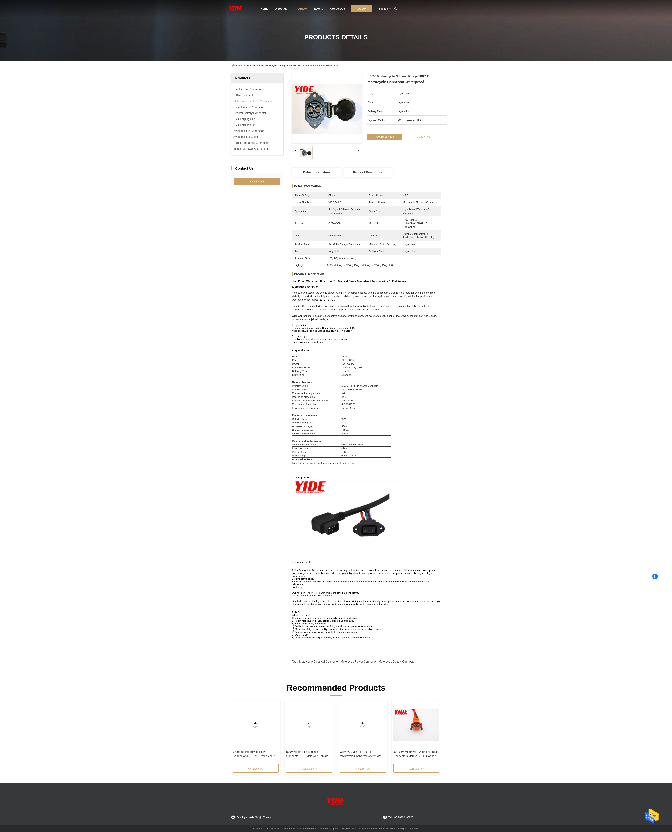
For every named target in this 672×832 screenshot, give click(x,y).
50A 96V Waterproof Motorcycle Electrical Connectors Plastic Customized (392, 754)
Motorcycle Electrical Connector (319, 661)
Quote (362, 8)
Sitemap (257, 828)
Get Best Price (385, 136)
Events (318, 8)
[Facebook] (655, 576)
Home (264, 8)
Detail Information (316, 172)
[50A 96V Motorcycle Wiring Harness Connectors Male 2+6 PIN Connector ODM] (342, 725)
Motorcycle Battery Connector (397, 661)
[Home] (235, 8)
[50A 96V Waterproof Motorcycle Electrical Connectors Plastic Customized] (396, 725)
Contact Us (337, 8)
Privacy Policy (272, 828)
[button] (237, 733)
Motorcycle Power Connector (359, 661)
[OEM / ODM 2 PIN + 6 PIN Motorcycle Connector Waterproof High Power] (289, 725)
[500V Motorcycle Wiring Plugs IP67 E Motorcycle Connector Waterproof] (327, 108)
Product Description (368, 172)
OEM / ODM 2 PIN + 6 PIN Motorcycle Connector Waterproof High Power (286, 754)
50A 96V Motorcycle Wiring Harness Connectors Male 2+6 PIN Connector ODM (342, 754)
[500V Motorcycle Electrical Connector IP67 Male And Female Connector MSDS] (235, 725)
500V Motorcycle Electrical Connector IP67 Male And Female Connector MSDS (233, 754)
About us (281, 8)
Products (301, 8)
